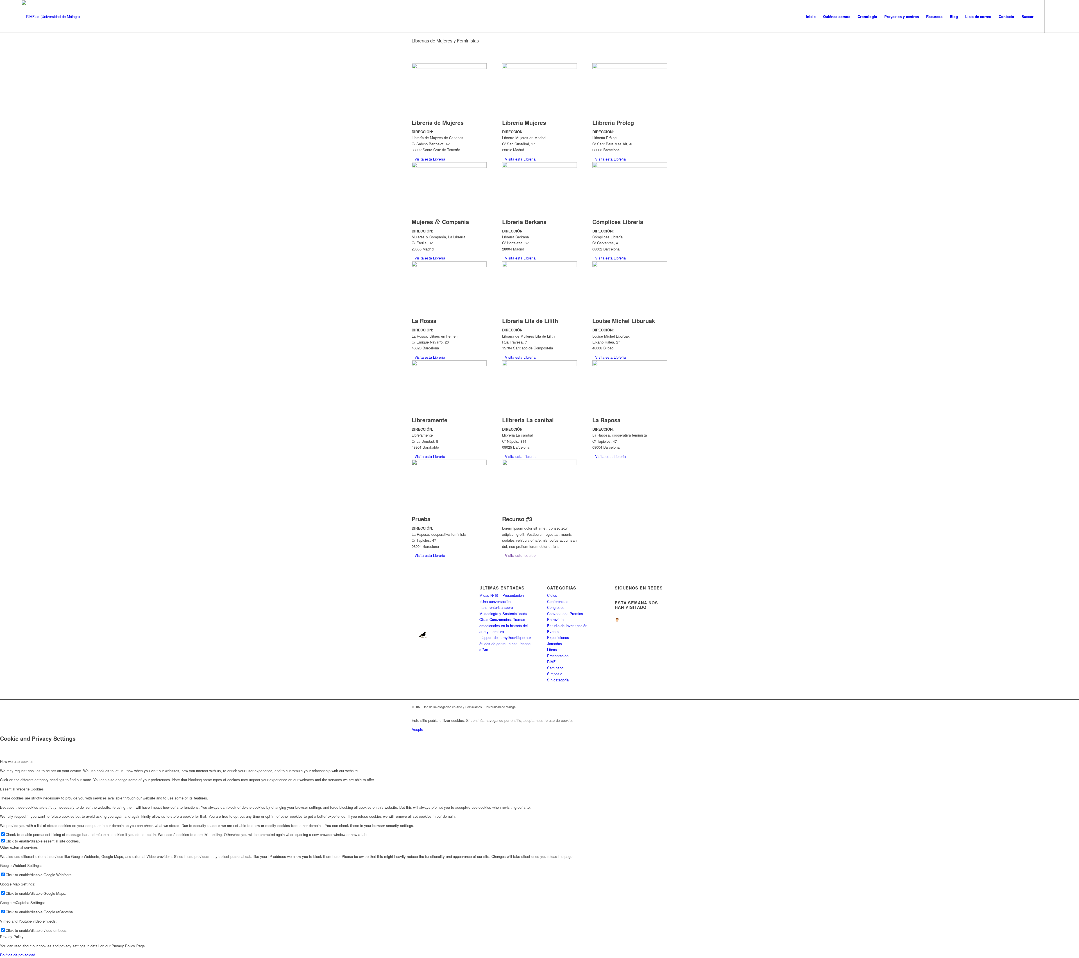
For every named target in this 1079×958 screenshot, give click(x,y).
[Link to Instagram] (1053, 16)
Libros (552, 649)
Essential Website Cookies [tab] (22, 789)
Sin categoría (558, 680)
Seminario (555, 667)
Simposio (554, 673)
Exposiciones (558, 637)
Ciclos (552, 595)
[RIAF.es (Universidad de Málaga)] (51, 16)
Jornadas (554, 643)
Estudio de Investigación (567, 625)
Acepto (417, 729)
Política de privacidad (17, 954)
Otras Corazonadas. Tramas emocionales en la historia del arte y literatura (503, 625)
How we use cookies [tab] (16, 761)
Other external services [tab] (19, 847)
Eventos (554, 631)
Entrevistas (556, 619)
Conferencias (557, 601)
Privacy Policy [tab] (12, 936)
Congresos (556, 607)
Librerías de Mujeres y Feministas (445, 40)
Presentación (557, 655)
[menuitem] (810, 16)
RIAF (551, 661)
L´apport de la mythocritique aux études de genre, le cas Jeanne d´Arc (505, 643)
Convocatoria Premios (565, 613)
